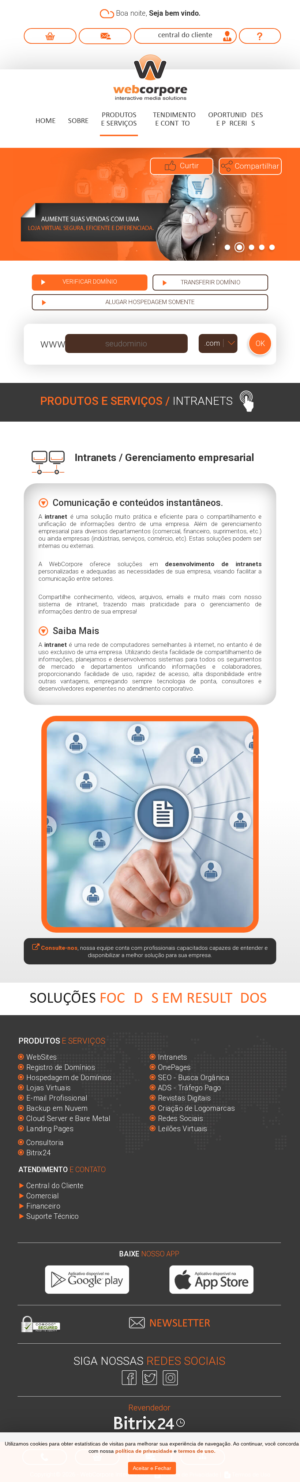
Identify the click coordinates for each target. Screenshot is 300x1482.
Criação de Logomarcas (196, 1108)
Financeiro (43, 1206)
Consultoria (45, 1143)
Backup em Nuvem (57, 1108)
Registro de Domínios (60, 1067)
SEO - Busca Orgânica (193, 1078)
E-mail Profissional (57, 1098)
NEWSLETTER (179, 1323)
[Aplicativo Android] (87, 1279)
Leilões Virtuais (182, 1129)
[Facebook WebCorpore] (130, 1376)
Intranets (172, 1057)
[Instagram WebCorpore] (170, 1376)
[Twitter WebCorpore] (150, 1376)
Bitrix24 (38, 1153)
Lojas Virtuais (48, 1088)
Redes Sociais (180, 1118)
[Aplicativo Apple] (211, 1279)
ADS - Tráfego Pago (189, 1088)
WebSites (41, 1057)
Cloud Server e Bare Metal (68, 1118)
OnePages (174, 1067)
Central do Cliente (54, 1186)
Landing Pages (50, 1129)
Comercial (42, 1196)
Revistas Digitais (184, 1098)
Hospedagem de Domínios (69, 1078)
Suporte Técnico (52, 1216)
